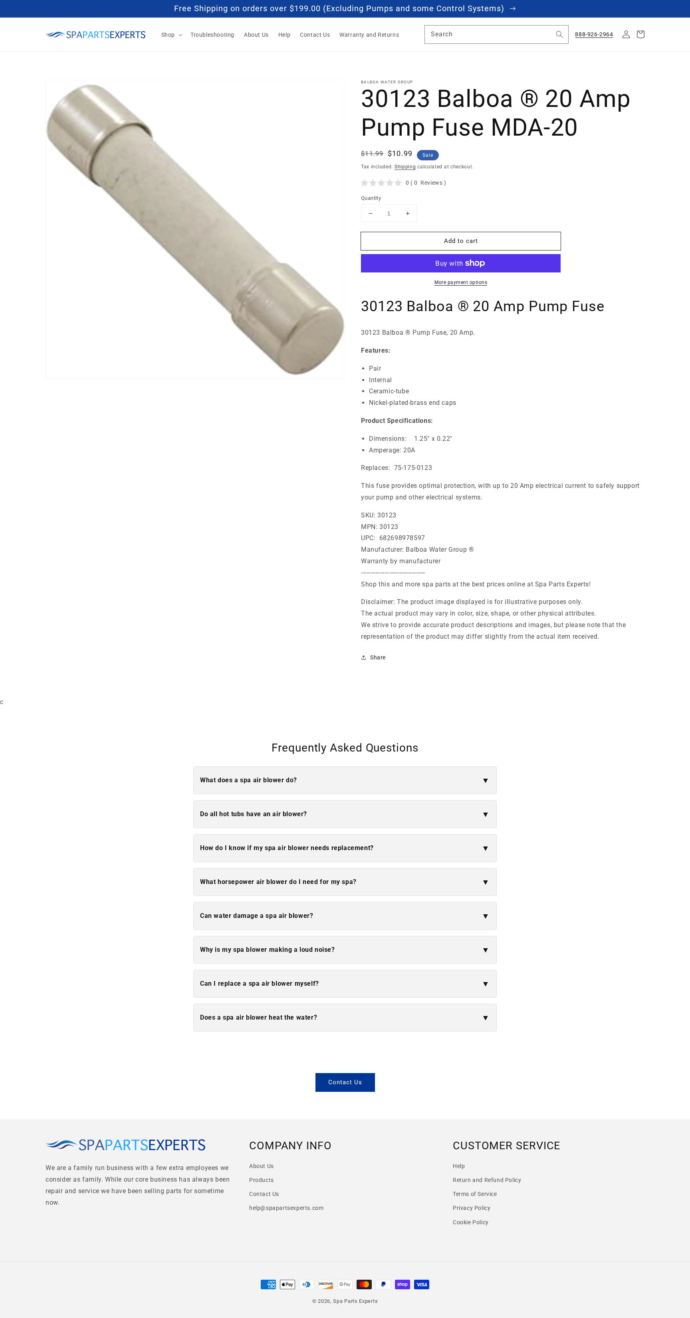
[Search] (559, 34)
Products (261, 1180)
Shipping (405, 167)
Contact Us (345, 1082)
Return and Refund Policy (487, 1180)
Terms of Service (475, 1194)
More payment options (460, 282)
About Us (261, 1166)
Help (459, 1166)
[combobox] (496, 34)
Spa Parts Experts (355, 1301)
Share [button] (378, 657)
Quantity (371, 198)
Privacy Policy (471, 1208)
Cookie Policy (471, 1222)
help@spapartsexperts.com (286, 1208)
